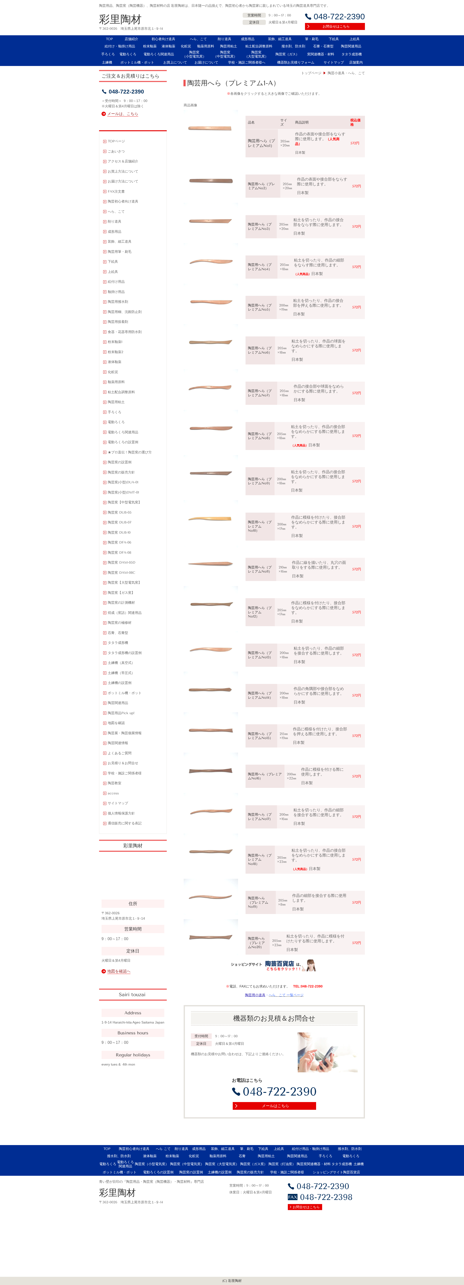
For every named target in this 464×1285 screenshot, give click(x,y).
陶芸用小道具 (255, 995)
